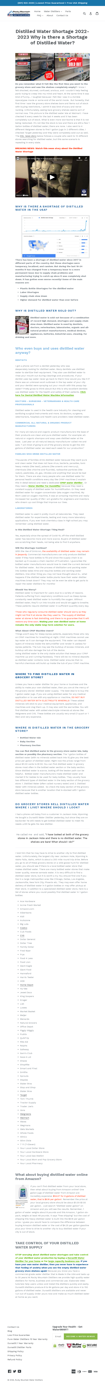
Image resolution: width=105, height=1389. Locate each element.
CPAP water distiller (71, 482)
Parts (68, 11)
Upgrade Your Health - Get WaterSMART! (67, 1328)
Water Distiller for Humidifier (44, 486)
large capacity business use (63, 1261)
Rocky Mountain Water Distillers (29, 1380)
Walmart (24, 1117)
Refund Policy (15, 1359)
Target (23, 1095)
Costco (23, 928)
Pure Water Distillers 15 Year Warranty (27, 1339)
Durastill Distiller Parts (19, 1347)
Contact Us (62, 15)
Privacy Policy (15, 1355)
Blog (10, 1331)
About (50, 15)
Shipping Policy (16, 1351)
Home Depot (26, 985)
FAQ (41, 15)
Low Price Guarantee (19, 1335)
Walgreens (25, 1114)
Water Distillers (53, 11)
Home (37, 11)
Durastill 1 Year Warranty (20, 1343)
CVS (22, 935)
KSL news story (28, 136)
